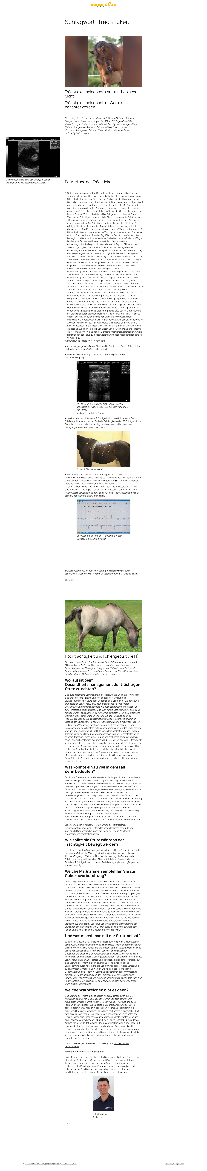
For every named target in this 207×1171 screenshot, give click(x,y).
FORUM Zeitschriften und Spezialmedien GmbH (42, 1164)
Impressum (179, 1164)
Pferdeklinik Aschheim (75, 1060)
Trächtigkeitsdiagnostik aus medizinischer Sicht (102, 94)
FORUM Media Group (68, 1164)
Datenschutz (169, 1164)
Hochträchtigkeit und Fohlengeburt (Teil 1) (102, 656)
